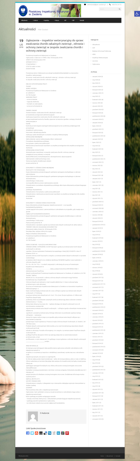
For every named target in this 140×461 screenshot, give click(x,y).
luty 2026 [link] (95, 83)
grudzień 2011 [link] (97, 392)
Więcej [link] (56, 20)
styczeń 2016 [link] (96, 320)
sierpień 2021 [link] (96, 178)
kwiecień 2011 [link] (96, 406)
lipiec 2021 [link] (95, 182)
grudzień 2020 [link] (97, 201)
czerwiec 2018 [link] (96, 261)
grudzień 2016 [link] (97, 300)
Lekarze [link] (35, 20)
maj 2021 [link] (95, 188)
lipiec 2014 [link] (95, 356)
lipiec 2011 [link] (95, 402)
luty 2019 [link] (95, 244)
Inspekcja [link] (46, 20)
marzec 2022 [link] (96, 165)
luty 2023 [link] (95, 152)
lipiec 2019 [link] (95, 231)
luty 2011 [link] (95, 412)
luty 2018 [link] (95, 271)
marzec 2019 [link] (96, 241)
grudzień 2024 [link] (97, 109)
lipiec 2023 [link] (95, 142)
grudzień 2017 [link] (97, 277)
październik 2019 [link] (97, 224)
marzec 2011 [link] (96, 409)
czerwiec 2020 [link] (96, 211)
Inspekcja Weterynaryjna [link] (100, 57)
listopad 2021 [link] (96, 175)
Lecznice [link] (95, 61)
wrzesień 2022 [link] (97, 162)
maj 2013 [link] (95, 376)
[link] (137, 14)
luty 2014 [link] (95, 363)
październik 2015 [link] (97, 330)
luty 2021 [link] (95, 195)
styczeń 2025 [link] (96, 106)
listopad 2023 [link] (96, 132)
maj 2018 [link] (95, 264)
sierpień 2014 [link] (96, 353)
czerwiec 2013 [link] (96, 373)
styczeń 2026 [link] (96, 86)
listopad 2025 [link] (96, 89)
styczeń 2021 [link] (96, 198)
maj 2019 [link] (95, 234)
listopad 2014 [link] (96, 343)
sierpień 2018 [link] (96, 254)
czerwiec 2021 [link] (96, 185)
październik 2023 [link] (97, 136)
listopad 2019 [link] (96, 221)
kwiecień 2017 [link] (96, 297)
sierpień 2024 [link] (96, 122)
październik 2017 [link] (97, 284)
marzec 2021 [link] (96, 192)
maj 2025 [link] (95, 96)
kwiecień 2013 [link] (96, 379)
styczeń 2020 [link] (96, 218)
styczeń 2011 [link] (96, 416)
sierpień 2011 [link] (96, 399)
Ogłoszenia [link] (96, 64)
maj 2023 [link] (95, 145)
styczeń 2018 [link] (96, 274)
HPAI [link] (93, 54)
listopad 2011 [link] (96, 396)
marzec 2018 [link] (96, 267)
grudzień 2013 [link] (97, 366)
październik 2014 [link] (97, 346)
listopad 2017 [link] (96, 280)
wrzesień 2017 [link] (97, 287)
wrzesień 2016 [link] (97, 310)
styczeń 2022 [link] (96, 172)
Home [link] (102, 456)
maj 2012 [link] (95, 386)
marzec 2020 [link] (96, 215)
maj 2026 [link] (95, 80)
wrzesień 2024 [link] (97, 119)
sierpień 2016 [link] (96, 313)
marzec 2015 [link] (96, 336)
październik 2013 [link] (97, 369)
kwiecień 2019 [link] (96, 238)
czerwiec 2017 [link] (96, 290)
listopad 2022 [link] (96, 155)
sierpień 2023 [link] (96, 139)
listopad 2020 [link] (96, 205)
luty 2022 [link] (95, 168)
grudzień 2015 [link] (97, 323)
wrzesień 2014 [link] (97, 350)
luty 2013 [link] (95, 383)
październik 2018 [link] (97, 251)
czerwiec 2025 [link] (96, 93)
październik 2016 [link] (97, 307)
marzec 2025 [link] (96, 103)
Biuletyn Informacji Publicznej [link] (101, 51)
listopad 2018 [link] (96, 247)
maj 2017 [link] (95, 294)
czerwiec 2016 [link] (96, 317)
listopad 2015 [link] (96, 327)
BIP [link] (73, 20)
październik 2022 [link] (97, 159)
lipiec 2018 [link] (95, 257)
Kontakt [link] (82, 20)
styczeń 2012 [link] (96, 389)
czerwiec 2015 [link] (96, 333)
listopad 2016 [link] (96, 304)
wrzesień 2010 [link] (97, 419)
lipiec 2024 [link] (95, 126)
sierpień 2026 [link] (96, 76)
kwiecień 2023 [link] (96, 149)
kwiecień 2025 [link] (96, 99)
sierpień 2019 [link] (96, 228)
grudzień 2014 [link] (97, 340)
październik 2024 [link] (97, 116)
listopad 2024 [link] (96, 113)
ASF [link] (65, 20)
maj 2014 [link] (95, 359)
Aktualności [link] (24, 20)
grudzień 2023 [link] (97, 129)
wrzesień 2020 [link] (97, 208)
